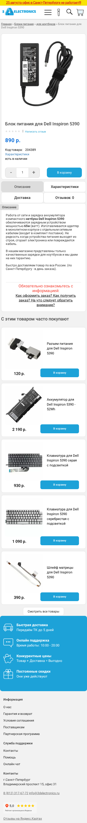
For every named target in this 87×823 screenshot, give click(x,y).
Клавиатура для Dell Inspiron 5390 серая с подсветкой (63, 460)
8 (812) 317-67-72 (15, 793)
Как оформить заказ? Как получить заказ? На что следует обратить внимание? (46, 300)
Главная (6, 24)
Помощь (9, 757)
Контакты (10, 750)
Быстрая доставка (32, 625)
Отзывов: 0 (64, 198)
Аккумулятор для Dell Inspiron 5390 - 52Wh (61, 404)
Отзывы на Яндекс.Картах (22, 818)
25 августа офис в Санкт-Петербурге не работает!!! (43, 2)
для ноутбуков (45, 24)
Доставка (22, 198)
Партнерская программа (21, 734)
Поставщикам (13, 727)
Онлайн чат (11, 764)
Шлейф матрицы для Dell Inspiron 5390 (60, 572)
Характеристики (17, 154)
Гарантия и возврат (17, 714)
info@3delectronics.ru (44, 793)
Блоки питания (24, 24)
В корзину (64, 172)
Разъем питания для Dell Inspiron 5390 (60, 348)
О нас (7, 707)
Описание (22, 187)
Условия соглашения (18, 720)
